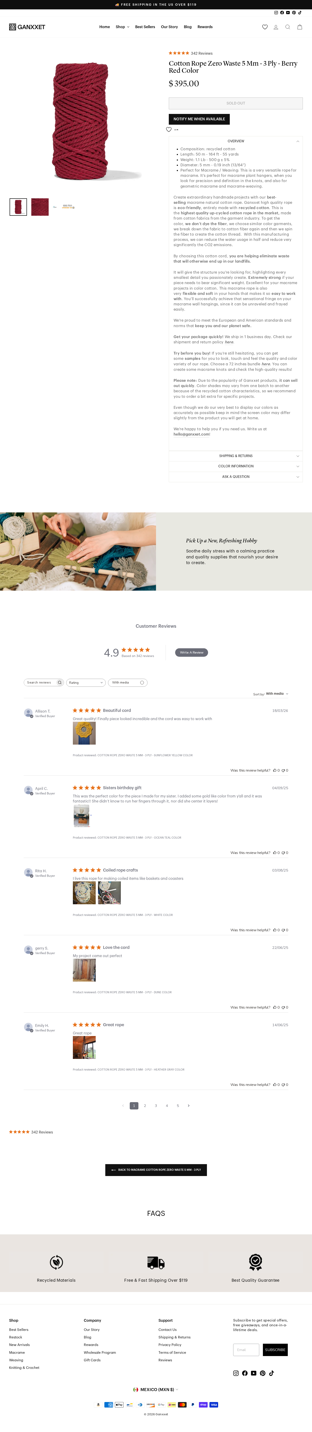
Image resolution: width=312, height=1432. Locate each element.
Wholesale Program (100, 1352)
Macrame (17, 1352)
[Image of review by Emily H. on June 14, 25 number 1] (84, 1047)
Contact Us (168, 1330)
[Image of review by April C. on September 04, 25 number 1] (84, 815)
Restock (15, 1337)
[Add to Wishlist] (173, 127)
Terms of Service (172, 1352)
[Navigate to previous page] (123, 1105)
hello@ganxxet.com (191, 434)
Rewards (205, 27)
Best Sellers (145, 27)
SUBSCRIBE (275, 1349)
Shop (121, 27)
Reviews (165, 1360)
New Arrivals (19, 1345)
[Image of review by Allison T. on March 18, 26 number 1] (84, 733)
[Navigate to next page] (189, 1105)
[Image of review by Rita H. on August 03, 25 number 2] (109, 892)
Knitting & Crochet (24, 1368)
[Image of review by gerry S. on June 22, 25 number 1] (84, 970)
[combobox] (86, 683)
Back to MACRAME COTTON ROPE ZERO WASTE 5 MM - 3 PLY (159, 1169)
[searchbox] (40, 682)
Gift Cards (92, 1360)
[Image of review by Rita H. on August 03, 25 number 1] (84, 892)
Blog (188, 27)
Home (104, 27)
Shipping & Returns (174, 1337)
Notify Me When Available (199, 119)
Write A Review (192, 652)
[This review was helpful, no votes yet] (274, 770)
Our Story (169, 27)
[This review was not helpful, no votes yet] (283, 770)
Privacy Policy (170, 1345)
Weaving (16, 1360)
